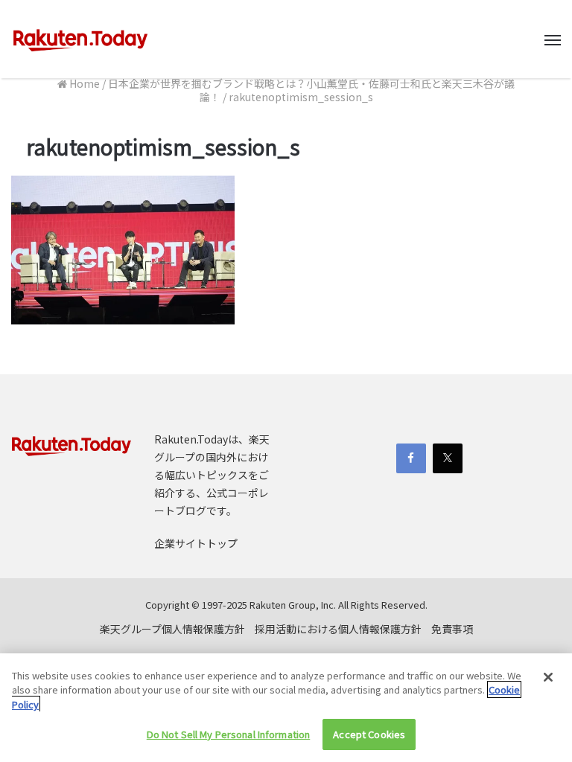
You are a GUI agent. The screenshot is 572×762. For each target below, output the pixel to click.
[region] (286, 707)
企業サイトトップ (196, 543)
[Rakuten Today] (80, 39)
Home (83, 83)
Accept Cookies (369, 734)
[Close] (548, 677)
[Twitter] (448, 458)
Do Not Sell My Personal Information (229, 734)
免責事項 (452, 628)
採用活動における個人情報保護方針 (338, 628)
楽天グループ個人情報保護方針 (172, 628)
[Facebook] (411, 458)
